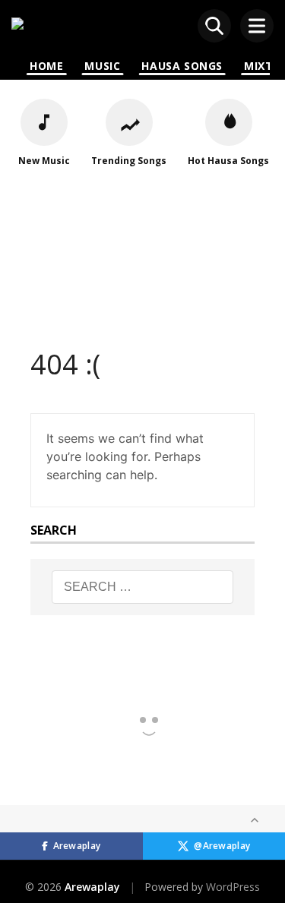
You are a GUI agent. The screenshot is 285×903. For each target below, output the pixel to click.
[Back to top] (254, 820)
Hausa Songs (182, 65)
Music (102, 65)
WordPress (233, 886)
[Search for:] (143, 587)
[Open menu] (257, 26)
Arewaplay (77, 845)
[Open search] (214, 26)
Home (46, 65)
